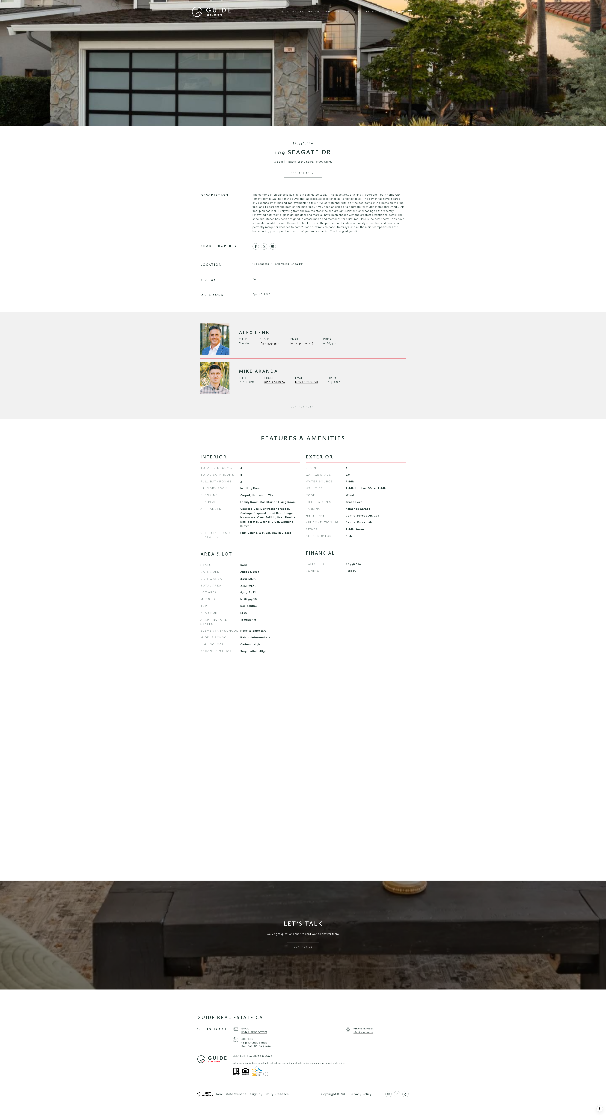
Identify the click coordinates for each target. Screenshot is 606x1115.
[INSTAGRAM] (388, 1094)
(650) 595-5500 (270, 343)
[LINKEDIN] (397, 1094)
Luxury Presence (276, 1094)
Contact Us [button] (303, 946)
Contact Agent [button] (303, 173)
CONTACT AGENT (303, 406)
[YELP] (405, 1094)
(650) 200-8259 (274, 382)
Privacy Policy (360, 1094)
